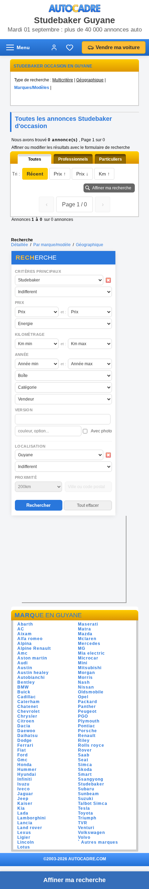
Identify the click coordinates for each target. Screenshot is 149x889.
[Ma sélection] (69, 47)
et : (63, 312)
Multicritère (62, 80)
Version (24, 410)
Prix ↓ (82, 174)
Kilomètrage (30, 334)
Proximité (26, 477)
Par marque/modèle (52, 244)
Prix (19, 302)
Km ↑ (104, 174)
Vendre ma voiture (118, 47)
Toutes (34, 159)
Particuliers (110, 159)
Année (22, 354)
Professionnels (73, 159)
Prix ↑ (60, 174)
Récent (35, 174)
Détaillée (19, 244)
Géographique (90, 80)
